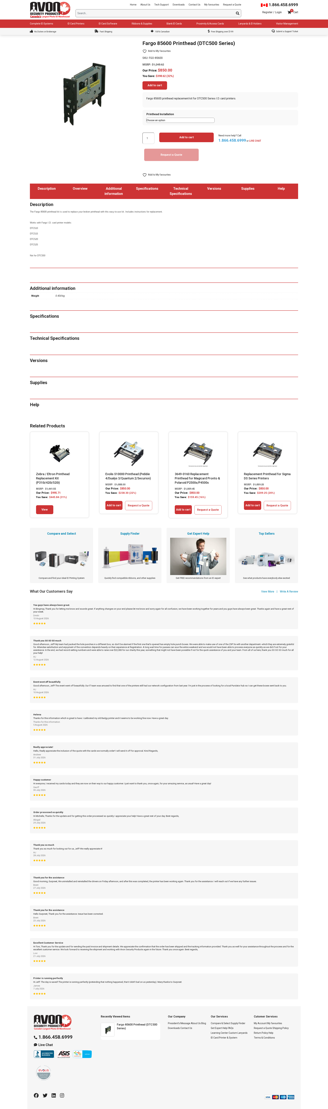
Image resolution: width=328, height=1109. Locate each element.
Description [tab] (47, 188)
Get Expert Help (219, 1028)
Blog (203, 1023)
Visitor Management (287, 23)
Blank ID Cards (174, 23)
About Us (145, 4)
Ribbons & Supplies (142, 23)
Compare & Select (220, 1023)
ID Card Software (108, 23)
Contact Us (194, 4)
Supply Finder (238, 1023)
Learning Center (219, 1033)
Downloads (179, 4)
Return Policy (261, 1033)
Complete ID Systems (41, 23)
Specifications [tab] (147, 188)
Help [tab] (281, 188)
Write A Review (289, 591)
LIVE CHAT (255, 140)
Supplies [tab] (248, 188)
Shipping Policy (280, 1028)
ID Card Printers (76, 23)
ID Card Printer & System (224, 1037)
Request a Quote (232, 4)
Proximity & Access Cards (210, 23)
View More (267, 591)
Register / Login (272, 12)
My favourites (211, 4)
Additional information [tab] (114, 191)
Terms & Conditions (264, 1037)
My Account (260, 1023)
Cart (295, 12)
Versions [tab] (214, 188)
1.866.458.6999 (283, 4)
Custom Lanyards (238, 1033)
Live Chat (45, 1045)
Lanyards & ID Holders (250, 23)
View (45, 509)
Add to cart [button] (114, 505)
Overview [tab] (80, 188)
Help (271, 1033)
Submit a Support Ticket (287, 31)
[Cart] (289, 12)
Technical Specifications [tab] (181, 191)
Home (133, 4)
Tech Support (161, 4)
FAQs (231, 1028)
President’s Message (179, 1023)
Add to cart (155, 85)
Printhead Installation (160, 114)
